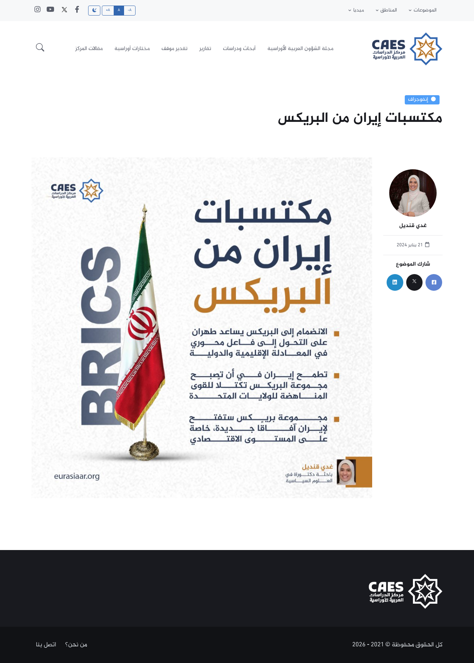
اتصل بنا (46, 645)
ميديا (358, 10)
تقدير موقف (174, 48)
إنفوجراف (418, 99)
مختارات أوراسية (132, 48)
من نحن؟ (76, 645)
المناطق (388, 10)
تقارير (205, 48)
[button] (40, 49)
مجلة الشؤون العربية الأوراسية (300, 48)
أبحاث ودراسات (239, 48)
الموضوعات (425, 10)
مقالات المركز (89, 48)
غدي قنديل (413, 226)
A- (130, 10)
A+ (108, 10)
